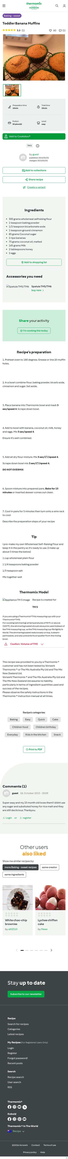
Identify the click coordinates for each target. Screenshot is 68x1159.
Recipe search (16, 1077)
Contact (35, 1145)
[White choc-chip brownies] (18, 897)
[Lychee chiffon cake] (50, 897)
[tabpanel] (34, 919)
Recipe (11, 1018)
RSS (10, 1087)
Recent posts (15, 1063)
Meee (44, 929)
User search (14, 1082)
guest (36, 154)
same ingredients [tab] (14, 874)
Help (42, 1152)
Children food (20, 727)
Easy (27, 719)
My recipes (28, 1042)
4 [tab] (36, 950)
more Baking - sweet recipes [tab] (21, 867)
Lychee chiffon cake (48, 922)
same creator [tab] (49, 867)
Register (12, 1053)
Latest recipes (16, 1034)
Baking (14, 719)
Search (12, 1071)
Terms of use (49, 1145)
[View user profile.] (23, 157)
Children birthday (46, 727)
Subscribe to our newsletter (26, 994)
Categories (14, 1029)
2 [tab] (26, 950)
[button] (4, 6)
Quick (41, 719)
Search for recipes (18, 1024)
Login (11, 1048)
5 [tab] (41, 950)
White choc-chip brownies (16, 922)
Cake (55, 719)
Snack (57, 734)
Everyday (12, 734)
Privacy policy (30, 1152)
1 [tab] (22, 950)
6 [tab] (45, 950)
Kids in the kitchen (35, 734)
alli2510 (12, 929)
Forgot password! (18, 1058)
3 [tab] (31, 950)
